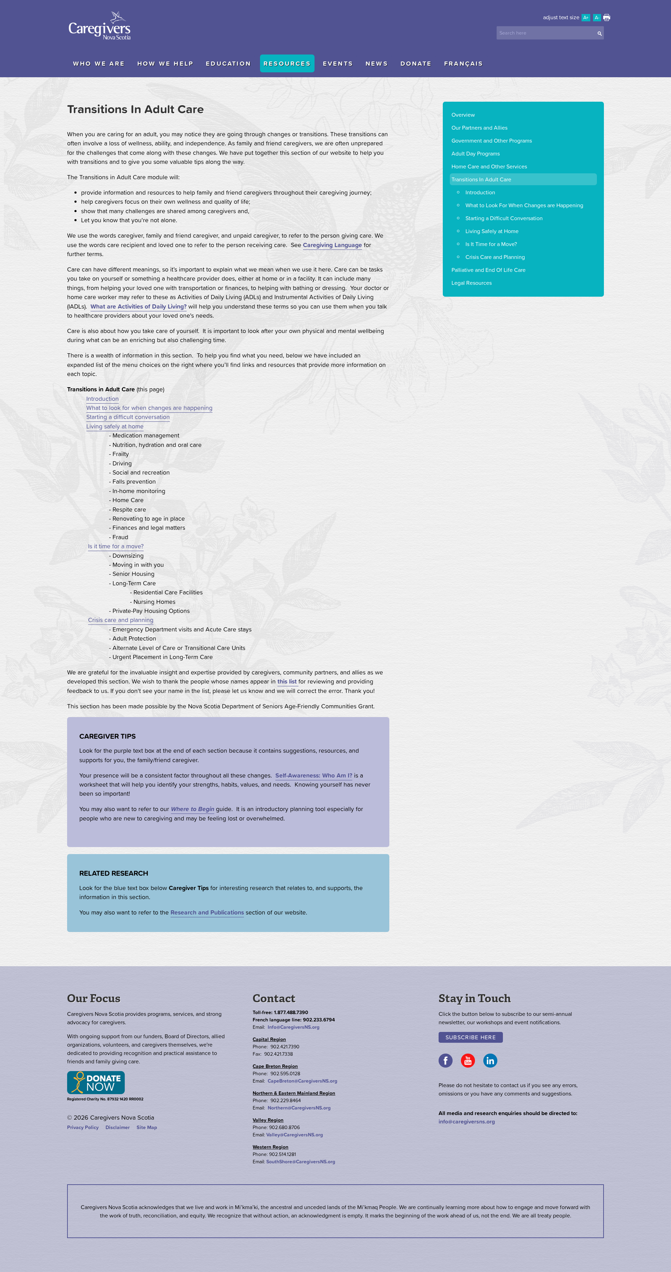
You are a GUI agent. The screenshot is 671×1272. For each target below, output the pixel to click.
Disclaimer (118, 1127)
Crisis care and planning (120, 619)
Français (464, 63)
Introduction (102, 398)
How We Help (165, 63)
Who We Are (99, 63)
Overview (463, 114)
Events (338, 63)
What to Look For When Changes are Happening (524, 205)
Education (228, 63)
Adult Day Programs (476, 153)
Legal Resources (472, 283)
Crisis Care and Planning (495, 257)
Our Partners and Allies (479, 127)
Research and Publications (207, 912)
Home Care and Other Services (489, 166)
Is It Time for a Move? (491, 244)
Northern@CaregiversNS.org (299, 1107)
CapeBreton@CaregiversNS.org (302, 1080)
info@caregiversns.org (467, 1121)
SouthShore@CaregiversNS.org (300, 1161)
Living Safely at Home (492, 231)
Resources (287, 63)
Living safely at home (115, 426)
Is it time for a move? (116, 546)
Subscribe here (471, 1037)
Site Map (147, 1127)
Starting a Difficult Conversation (504, 218)
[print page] (606, 19)
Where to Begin (192, 809)
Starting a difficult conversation (128, 416)
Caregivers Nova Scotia (102, 26)
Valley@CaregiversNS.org (294, 1134)
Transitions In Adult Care (481, 179)
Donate (416, 63)
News (377, 63)
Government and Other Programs (492, 140)
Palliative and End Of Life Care (489, 270)
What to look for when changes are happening (149, 407)
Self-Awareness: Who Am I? (313, 775)
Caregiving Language (332, 245)
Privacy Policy (83, 1127)
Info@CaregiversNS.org (293, 1027)
